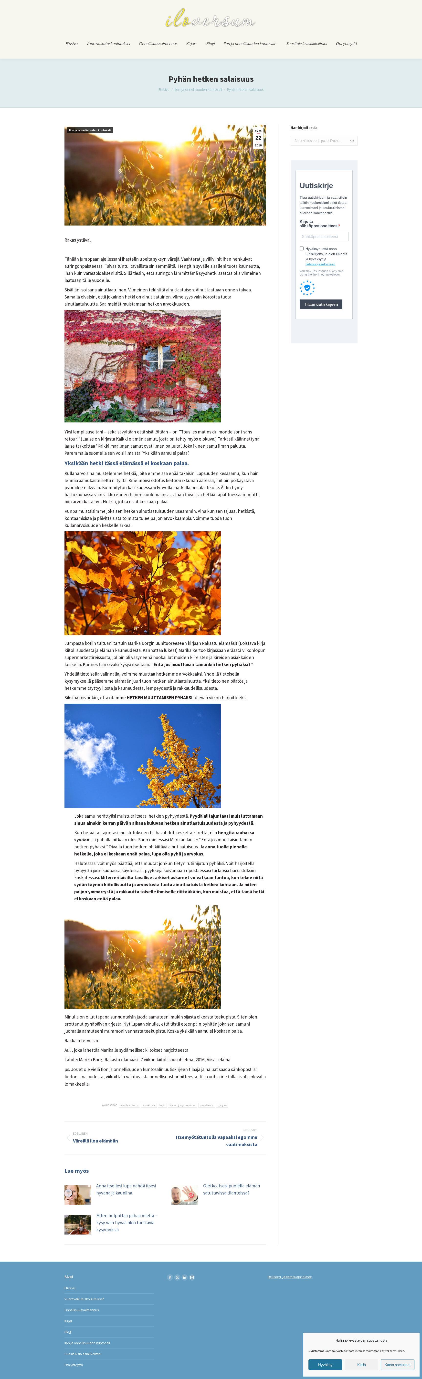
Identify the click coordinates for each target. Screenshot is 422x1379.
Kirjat (68, 1321)
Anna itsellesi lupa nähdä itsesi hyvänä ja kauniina (126, 1189)
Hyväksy (325, 1365)
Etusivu (69, 1288)
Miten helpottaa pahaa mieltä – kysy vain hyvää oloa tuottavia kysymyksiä (127, 1223)
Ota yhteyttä (73, 1365)
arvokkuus (149, 1105)
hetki (162, 1105)
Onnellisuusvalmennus (81, 1310)
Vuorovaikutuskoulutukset (84, 1299)
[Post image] (77, 1195)
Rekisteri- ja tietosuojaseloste (290, 1277)
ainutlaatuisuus (129, 1105)
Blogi (68, 1332)
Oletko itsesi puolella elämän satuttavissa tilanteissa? (231, 1189)
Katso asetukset (398, 1365)
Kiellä (361, 1365)
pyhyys (222, 1105)
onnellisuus (206, 1105)
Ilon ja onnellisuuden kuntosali (90, 130)
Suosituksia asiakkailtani (82, 1354)
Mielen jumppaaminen (182, 1105)
